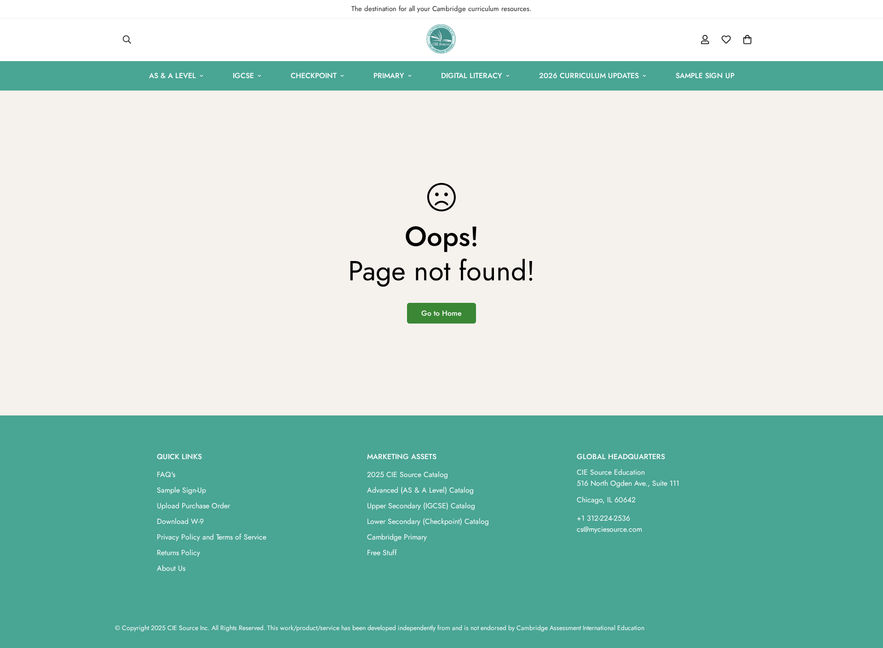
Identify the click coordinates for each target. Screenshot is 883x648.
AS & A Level (172, 75)
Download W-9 (180, 521)
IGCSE (243, 75)
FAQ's (166, 474)
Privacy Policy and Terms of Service (211, 537)
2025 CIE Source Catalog (407, 474)
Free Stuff (382, 552)
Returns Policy (178, 552)
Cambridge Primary (397, 537)
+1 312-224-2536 (603, 518)
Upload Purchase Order (193, 505)
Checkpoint (314, 75)
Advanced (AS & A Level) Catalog (420, 490)
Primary (388, 75)
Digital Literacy (471, 75)
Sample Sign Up (705, 75)
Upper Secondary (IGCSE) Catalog (421, 505)
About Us (171, 568)
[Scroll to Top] (865, 597)
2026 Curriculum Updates (589, 75)
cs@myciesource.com (609, 529)
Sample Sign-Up (181, 490)
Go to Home (441, 313)
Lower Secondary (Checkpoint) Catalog (428, 521)
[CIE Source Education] (441, 39)
